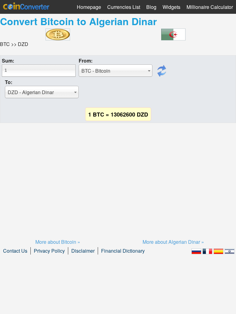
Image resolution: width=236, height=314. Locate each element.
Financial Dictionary (123, 250)
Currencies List (123, 6)
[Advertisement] (118, 173)
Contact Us (15, 250)
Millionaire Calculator (210, 6)
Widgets (171, 6)
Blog (151, 6)
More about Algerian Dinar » (173, 241)
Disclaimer (83, 250)
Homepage (89, 6)
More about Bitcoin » (57, 241)
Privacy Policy (49, 250)
